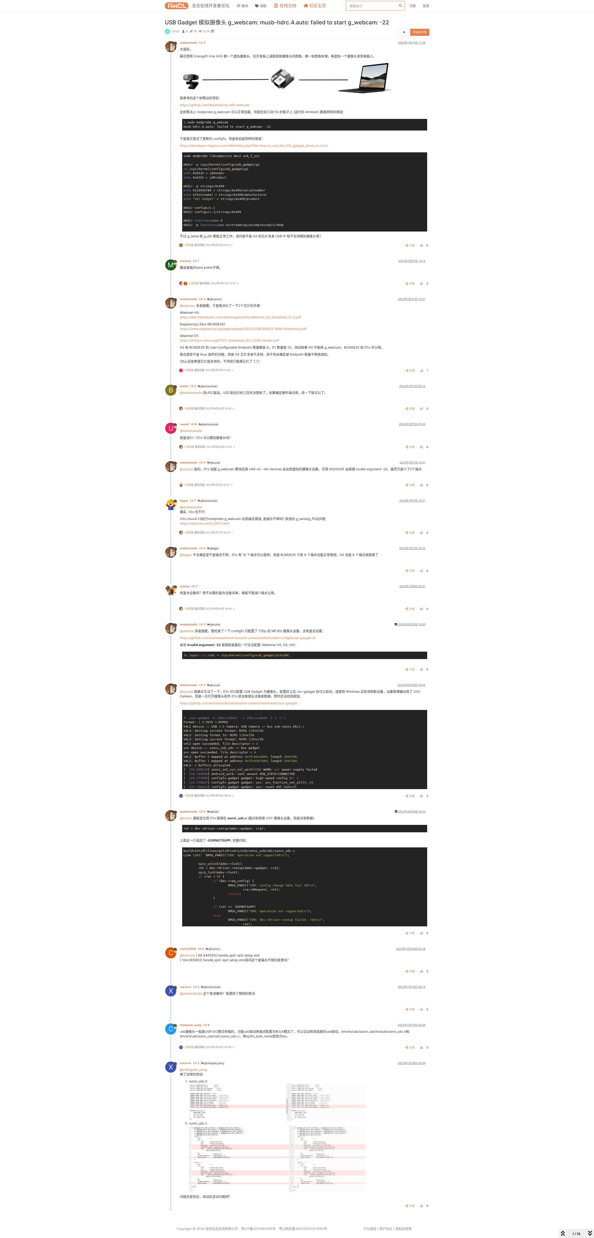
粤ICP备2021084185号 (258, 1229)
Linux (175, 31)
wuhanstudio (192, 42)
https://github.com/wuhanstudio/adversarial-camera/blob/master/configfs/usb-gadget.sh (248, 638)
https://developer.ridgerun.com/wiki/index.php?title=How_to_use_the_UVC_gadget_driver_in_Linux (254, 145)
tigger (188, 500)
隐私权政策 (403, 1229)
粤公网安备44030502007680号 (303, 1229)
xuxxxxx (189, 987)
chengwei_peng (195, 1025)
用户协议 (385, 1229)
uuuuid (188, 424)
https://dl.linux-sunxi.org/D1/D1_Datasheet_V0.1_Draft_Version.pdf (229, 340)
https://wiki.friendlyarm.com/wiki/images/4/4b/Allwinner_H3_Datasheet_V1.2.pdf (240, 317)
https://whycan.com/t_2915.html (204, 523)
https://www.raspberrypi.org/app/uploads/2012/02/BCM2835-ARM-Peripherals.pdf (243, 329)
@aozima (215, 624)
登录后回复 (420, 32)
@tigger (214, 548)
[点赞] (421, 245)
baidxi (188, 386)
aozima (188, 586)
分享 (411, 245)
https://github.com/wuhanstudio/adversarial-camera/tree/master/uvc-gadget (238, 703)
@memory (216, 299)
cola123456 (192, 949)
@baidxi (214, 811)
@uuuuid (215, 462)
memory (189, 261)
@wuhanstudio (208, 386)
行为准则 (369, 1229)
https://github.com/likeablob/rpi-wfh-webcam (214, 105)
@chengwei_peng (213, 1063)
